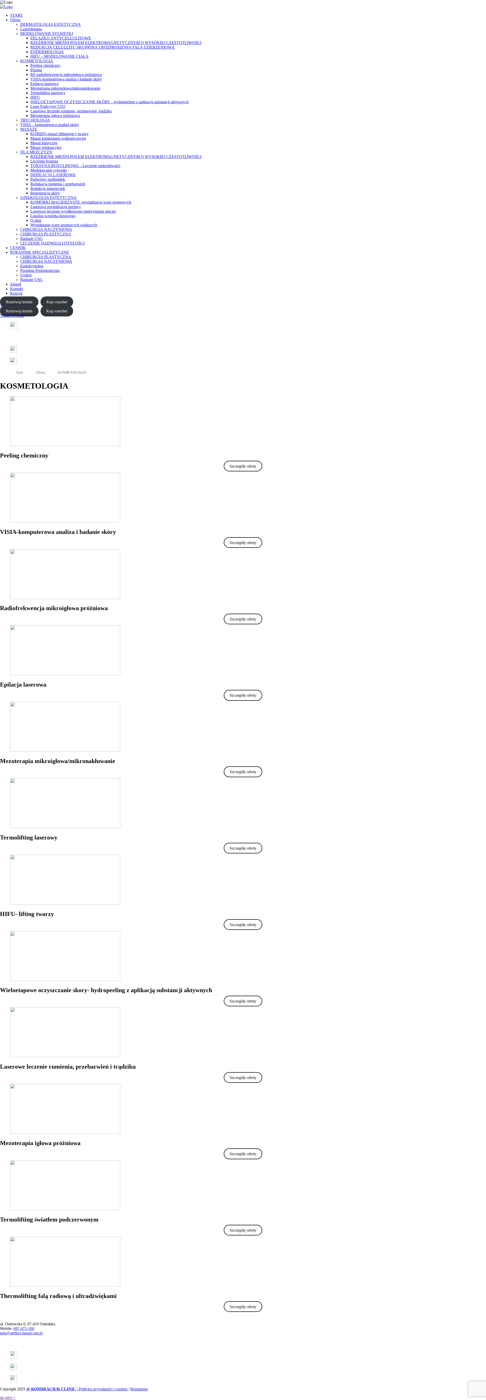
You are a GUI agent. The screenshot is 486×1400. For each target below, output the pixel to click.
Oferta (15, 20)
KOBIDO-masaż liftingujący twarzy (59, 134)
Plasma (36, 70)
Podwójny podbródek (47, 179)
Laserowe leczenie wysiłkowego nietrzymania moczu (73, 211)
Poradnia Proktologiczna (39, 270)
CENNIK (18, 248)
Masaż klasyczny (44, 143)
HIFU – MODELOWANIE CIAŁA (59, 56)
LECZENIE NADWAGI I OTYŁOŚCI (52, 243)
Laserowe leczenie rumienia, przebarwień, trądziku (71, 111)
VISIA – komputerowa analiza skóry (49, 125)
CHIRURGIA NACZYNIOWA (46, 229)
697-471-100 (23, 1328)
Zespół (15, 284)
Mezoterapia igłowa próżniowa (55, 115)
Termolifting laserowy (48, 93)
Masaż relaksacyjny (46, 147)
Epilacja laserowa (44, 84)
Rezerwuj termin (19, 302)
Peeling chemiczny (45, 65)
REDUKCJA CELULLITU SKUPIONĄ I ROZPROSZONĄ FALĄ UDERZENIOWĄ (102, 47)
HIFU (35, 97)
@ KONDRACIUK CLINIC (51, 1389)
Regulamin (139, 1389)
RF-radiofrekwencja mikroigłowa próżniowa (66, 74)
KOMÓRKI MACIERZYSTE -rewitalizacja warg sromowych (80, 202)
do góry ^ (7, 1397)
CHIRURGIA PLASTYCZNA (45, 234)
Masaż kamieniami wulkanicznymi (58, 138)
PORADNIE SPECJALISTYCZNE (39, 252)
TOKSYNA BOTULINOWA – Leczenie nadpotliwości (75, 166)
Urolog (26, 275)
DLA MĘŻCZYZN (36, 152)
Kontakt (16, 289)
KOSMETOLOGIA (36, 61)
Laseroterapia (31, 29)
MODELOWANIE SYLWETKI (46, 33)
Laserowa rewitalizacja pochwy (55, 207)
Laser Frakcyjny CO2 (47, 106)
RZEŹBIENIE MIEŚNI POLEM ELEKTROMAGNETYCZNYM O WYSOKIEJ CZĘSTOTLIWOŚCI (115, 43)
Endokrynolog (31, 266)
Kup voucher (56, 302)
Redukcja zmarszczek (47, 188)
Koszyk (16, 293)
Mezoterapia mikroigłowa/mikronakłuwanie (65, 88)
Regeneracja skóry (45, 193)
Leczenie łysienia (44, 161)
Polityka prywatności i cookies (103, 1389)
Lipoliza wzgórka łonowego (52, 216)
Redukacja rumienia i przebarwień (57, 184)
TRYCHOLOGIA (35, 120)
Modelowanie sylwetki (48, 170)
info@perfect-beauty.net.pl (21, 1333)
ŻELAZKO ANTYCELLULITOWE (60, 38)
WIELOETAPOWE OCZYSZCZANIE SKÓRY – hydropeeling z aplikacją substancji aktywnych (109, 102)
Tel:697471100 (12, 315)
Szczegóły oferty (243, 466)
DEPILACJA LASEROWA (53, 175)
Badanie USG (31, 238)
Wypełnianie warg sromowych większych (63, 225)
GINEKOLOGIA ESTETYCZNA (48, 197)
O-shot (35, 220)
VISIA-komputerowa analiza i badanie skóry (66, 79)
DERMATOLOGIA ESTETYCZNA (50, 24)
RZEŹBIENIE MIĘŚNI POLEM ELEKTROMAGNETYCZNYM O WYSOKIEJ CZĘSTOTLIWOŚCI (115, 156)
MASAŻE (28, 129)
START (16, 15)
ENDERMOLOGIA (47, 52)
